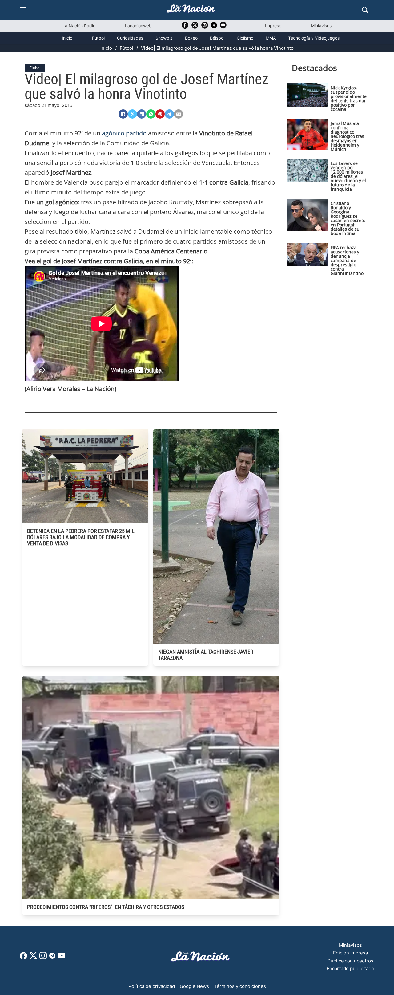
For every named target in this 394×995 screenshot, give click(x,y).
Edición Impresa (350, 953)
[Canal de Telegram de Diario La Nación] (214, 26)
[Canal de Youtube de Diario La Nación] (223, 27)
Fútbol (98, 38)
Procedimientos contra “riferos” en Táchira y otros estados (105, 907)
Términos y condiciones (240, 986)
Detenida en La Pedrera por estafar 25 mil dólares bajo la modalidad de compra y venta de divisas (81, 537)
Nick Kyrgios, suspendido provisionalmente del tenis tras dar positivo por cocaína (349, 98)
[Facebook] (123, 114)
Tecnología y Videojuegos (314, 38)
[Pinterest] (160, 114)
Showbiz (164, 38)
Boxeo (191, 38)
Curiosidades (130, 38)
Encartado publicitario (350, 968)
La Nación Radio (78, 25)
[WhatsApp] (150, 114)
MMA (271, 38)
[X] (132, 114)
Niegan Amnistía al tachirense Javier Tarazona (205, 654)
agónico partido (124, 133)
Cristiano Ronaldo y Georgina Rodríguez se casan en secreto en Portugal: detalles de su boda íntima (348, 218)
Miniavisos (321, 25)
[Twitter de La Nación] (195, 27)
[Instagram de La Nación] (204, 27)
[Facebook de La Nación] (23, 958)
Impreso (273, 25)
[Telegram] (169, 114)
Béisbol (217, 38)
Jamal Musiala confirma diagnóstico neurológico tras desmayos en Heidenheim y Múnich (347, 136)
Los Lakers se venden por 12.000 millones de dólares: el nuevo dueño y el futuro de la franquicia (348, 176)
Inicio (67, 38)
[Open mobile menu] (23, 9)
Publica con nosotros (350, 961)
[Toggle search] (365, 10)
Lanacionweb (138, 25)
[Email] (178, 114)
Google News (194, 986)
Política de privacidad (151, 986)
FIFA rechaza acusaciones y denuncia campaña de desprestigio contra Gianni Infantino (347, 260)
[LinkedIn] (141, 114)
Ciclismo (245, 38)
